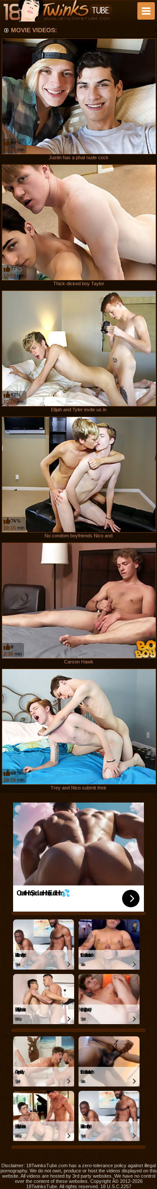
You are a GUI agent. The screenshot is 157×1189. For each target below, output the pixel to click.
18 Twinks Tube (57, 11)
